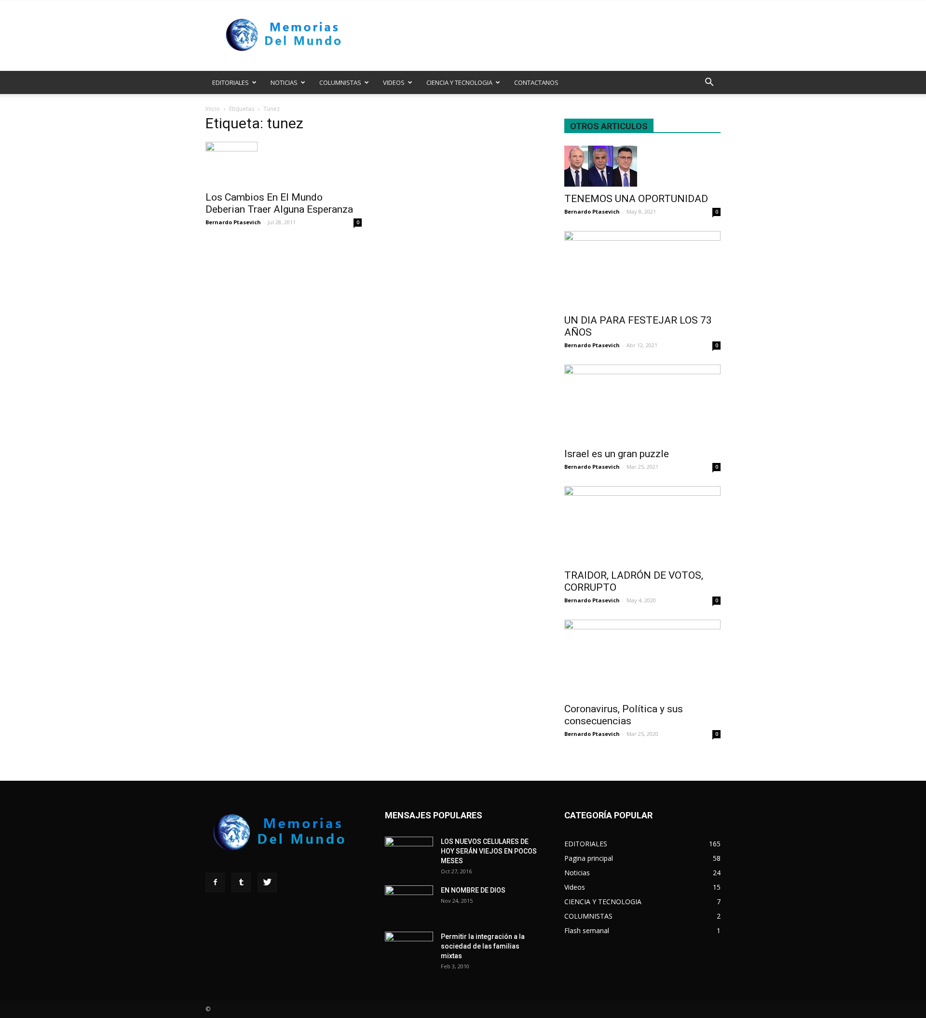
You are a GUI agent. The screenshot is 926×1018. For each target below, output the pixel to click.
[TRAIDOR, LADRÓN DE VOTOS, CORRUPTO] (642, 524)
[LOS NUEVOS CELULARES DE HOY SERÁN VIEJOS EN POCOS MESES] (409, 853)
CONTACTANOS (536, 82)
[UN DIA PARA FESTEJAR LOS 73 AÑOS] (642, 269)
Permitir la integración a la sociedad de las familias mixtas (483, 946)
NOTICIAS (284, 82)
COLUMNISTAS (340, 82)
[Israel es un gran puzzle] (642, 403)
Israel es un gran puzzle (616, 454)
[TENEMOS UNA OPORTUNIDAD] (642, 166)
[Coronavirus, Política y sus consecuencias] (642, 658)
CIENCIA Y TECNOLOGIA (459, 82)
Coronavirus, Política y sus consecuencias (623, 715)
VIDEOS (394, 82)
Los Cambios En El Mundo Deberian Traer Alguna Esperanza (279, 203)
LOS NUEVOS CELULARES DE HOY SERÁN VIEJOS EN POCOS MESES (489, 851)
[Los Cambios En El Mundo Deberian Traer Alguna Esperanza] (283, 163)
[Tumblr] (241, 882)
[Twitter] (267, 882)
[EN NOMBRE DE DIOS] (409, 902)
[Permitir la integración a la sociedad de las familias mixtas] (409, 948)
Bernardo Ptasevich (233, 222)
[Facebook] (215, 882)
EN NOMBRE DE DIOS (473, 890)
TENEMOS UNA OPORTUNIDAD (636, 198)
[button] (709, 83)
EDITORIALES (230, 82)
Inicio (212, 109)
